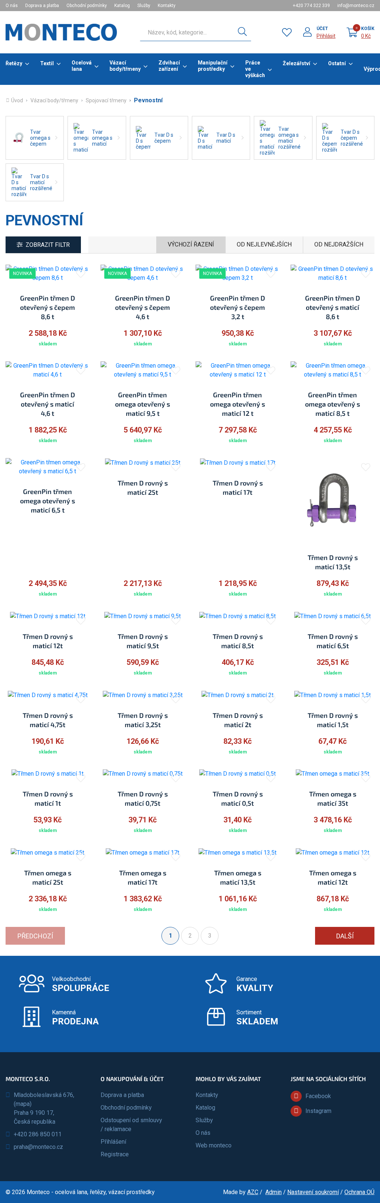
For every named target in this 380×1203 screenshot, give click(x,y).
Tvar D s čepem (163, 138)
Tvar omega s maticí (102, 138)
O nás (12, 5)
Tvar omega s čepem (40, 138)
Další (345, 936)
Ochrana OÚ (359, 1192)
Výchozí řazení (191, 244)
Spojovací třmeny (106, 100)
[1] (242, 32)
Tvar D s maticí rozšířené (41, 182)
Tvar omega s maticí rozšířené (289, 138)
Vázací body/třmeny (125, 66)
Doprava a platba (42, 5)
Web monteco (214, 1145)
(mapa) (23, 1103)
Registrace (115, 1154)
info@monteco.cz (355, 5)
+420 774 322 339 (311, 5)
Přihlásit (326, 36)
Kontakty (167, 5)
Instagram (318, 1110)
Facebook (318, 1096)
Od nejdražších (338, 244)
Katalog (122, 5)
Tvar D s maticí (225, 138)
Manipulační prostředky (212, 66)
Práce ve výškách (255, 69)
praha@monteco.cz (38, 1146)
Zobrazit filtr (48, 244)
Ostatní (337, 63)
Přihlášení (113, 1141)
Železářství (296, 63)
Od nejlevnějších (264, 244)
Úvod (17, 100)
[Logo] (61, 32)
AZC (252, 1192)
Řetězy (14, 63)
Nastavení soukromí (313, 1192)
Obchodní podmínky (86, 5)
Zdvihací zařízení (169, 66)
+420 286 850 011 (38, 1134)
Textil (47, 63)
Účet (322, 28)
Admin (273, 1192)
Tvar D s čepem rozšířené (352, 138)
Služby (143, 5)
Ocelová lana (82, 66)
